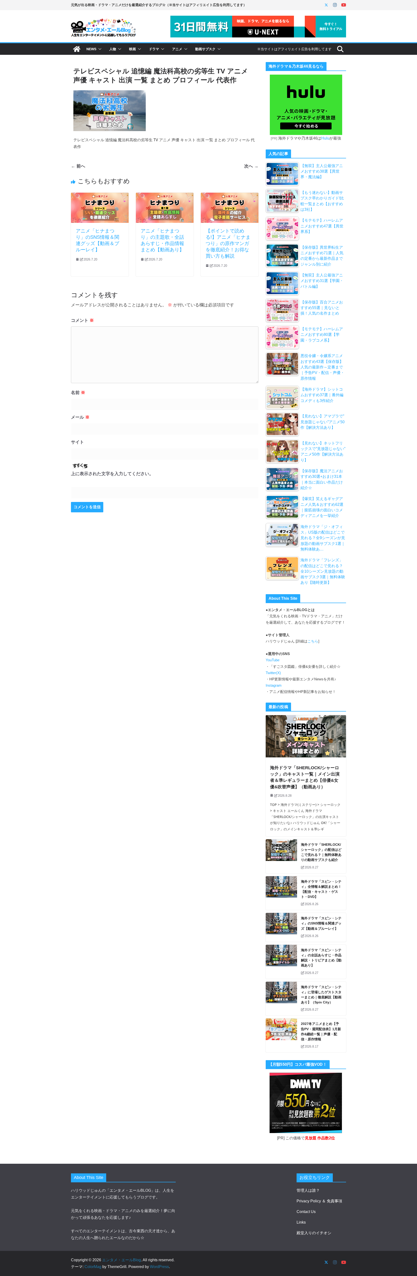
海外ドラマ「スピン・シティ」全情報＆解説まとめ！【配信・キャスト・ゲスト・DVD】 (321, 889)
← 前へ (78, 166)
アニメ (177, 49)
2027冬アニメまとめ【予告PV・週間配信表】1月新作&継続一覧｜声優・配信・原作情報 (321, 1031)
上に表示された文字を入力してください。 (112, 473)
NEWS (91, 49)
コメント (82, 320)
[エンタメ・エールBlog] (77, 49)
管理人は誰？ (308, 1190)
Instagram (274, 685)
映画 (132, 49)
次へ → (251, 166)
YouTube (272, 660)
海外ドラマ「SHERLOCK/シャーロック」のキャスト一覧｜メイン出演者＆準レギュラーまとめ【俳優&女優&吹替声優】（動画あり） (305, 777)
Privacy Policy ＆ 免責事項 (319, 1201)
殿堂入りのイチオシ (314, 1233)
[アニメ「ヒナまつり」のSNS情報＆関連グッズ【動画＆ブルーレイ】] (100, 196)
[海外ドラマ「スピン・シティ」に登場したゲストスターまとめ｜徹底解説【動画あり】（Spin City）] (281, 999)
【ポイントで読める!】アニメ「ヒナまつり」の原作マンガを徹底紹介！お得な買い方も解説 (228, 243)
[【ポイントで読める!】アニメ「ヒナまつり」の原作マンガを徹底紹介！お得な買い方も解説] (229, 196)
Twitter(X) (273, 673)
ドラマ (154, 49)
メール (80, 417)
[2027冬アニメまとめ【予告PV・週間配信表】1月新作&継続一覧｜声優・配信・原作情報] (281, 1035)
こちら (312, 641)
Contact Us (306, 1212)
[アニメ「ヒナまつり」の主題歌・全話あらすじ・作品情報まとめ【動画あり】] (165, 196)
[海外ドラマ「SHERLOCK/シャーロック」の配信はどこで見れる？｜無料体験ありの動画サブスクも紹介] (281, 856)
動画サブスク (205, 49)
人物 (112, 49)
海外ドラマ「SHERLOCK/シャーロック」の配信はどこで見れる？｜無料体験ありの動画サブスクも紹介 (321, 852)
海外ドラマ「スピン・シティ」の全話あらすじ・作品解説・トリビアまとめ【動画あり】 (321, 957)
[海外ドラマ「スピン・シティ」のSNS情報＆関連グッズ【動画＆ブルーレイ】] (281, 927)
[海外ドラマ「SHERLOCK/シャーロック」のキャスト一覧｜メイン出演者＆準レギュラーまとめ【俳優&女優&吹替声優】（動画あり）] (306, 736)
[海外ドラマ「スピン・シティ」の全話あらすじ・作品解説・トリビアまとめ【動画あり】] (281, 962)
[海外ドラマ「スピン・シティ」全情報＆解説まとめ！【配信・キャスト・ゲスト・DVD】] (281, 893)
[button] (99, 49)
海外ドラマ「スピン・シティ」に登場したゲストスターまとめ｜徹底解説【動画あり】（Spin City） (321, 994)
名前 (78, 392)
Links (301, 1222)
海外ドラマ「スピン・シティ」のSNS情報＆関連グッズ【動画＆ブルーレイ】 (321, 923)
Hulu (325, 138)
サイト (77, 442)
